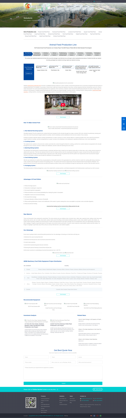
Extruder (42, 408)
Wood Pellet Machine (45, 406)
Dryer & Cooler (44, 410)
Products (43, 396)
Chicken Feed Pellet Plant (59, 36)
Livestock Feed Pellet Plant (74, 31)
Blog (71, 402)
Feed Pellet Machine (45, 404)
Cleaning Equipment (45, 398)
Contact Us (29, 73)
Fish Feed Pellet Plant (68, 34)
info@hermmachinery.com (85, 1)
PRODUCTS (60, 6)
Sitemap (66, 415)
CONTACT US (94, 6)
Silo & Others (43, 412)
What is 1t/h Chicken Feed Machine (87, 339)
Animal (43, 20)
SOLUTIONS (70, 6)
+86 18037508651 (85, 400)
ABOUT (53, 6)
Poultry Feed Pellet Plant (44, 31)
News (71, 396)
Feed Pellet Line (62, 398)
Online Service (99, 389)
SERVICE (85, 6)
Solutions (29, 20)
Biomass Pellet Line (63, 400)
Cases (60, 402)
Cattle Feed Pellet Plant (45, 36)
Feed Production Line (36, 20)
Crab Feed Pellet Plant (40, 34)
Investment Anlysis (63, 404)
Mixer (42, 402)
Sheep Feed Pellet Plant (31, 36)
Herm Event (72, 398)
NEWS (78, 6)
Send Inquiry (63, 117)
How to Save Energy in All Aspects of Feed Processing (90, 319)
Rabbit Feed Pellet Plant (82, 34)
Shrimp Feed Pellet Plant (54, 34)
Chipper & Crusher (45, 400)
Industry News (73, 400)
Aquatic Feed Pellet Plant (90, 31)
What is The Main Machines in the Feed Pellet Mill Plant (90, 329)
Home (25, 20)
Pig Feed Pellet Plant (95, 34)
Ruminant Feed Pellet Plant (59, 31)
